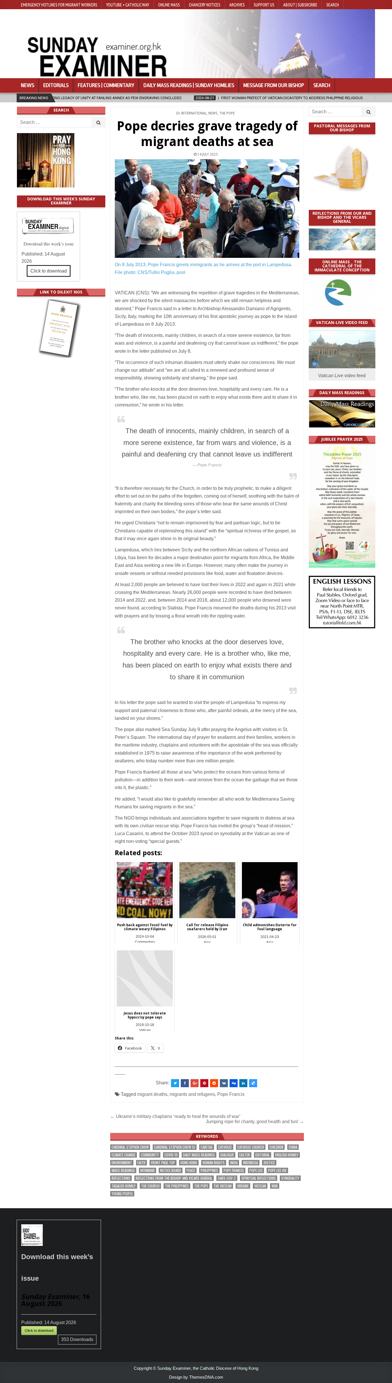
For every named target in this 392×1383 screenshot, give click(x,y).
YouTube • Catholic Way (127, 4)
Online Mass (169, 4)
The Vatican (223, 1186)
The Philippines (177, 1186)
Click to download (48, 270)
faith (141, 1162)
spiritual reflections (258, 1178)
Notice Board (170, 1170)
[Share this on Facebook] (185, 1083)
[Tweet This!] (175, 1083)
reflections (121, 1178)
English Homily (286, 1155)
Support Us (264, 4)
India (234, 1162)
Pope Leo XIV (277, 1170)
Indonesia (250, 1162)
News (27, 85)
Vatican (260, 1186)
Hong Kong (189, 1162)
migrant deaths (152, 1094)
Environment (122, 1162)
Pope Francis (230, 1094)
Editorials (56, 85)
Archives (237, 4)
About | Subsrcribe (300, 4)
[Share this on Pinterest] (204, 1083)
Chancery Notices (204, 4)
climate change (123, 1155)
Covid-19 (171, 1155)
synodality (290, 1178)
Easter (244, 1155)
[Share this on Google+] (195, 1083)
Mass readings (123, 1170)
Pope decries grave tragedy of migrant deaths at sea (207, 133)
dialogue (227, 1155)
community (150, 1155)
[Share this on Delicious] (253, 1083)
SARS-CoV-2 (227, 1178)
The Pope (227, 113)
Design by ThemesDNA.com (196, 1377)
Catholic (225, 1147)
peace (191, 1170)
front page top (163, 1162)
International (194, 113)
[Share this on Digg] (234, 1083)
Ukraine (243, 1186)
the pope (201, 1186)
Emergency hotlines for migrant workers (59, 4)
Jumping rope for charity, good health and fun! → (255, 1121)
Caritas (207, 1147)
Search (332, 4)
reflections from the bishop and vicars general (174, 1178)
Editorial (262, 1155)
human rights (214, 1162)
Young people (122, 1193)
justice (269, 1162)
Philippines (209, 1170)
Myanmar (147, 1170)
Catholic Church (250, 1147)
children (276, 1147)
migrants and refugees (192, 1094)
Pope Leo (256, 1170)
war (274, 1186)
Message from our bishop (273, 85)
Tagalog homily (124, 1186)
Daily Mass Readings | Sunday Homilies (188, 85)
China (293, 1147)
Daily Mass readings (199, 1155)
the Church (150, 1186)
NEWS (213, 113)
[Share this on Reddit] (214, 1083)
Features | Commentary (106, 85)
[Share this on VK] (224, 1083)
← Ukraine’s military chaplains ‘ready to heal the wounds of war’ (175, 1116)
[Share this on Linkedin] (243, 1083)
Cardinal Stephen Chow (130, 1147)
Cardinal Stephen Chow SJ (174, 1147)
